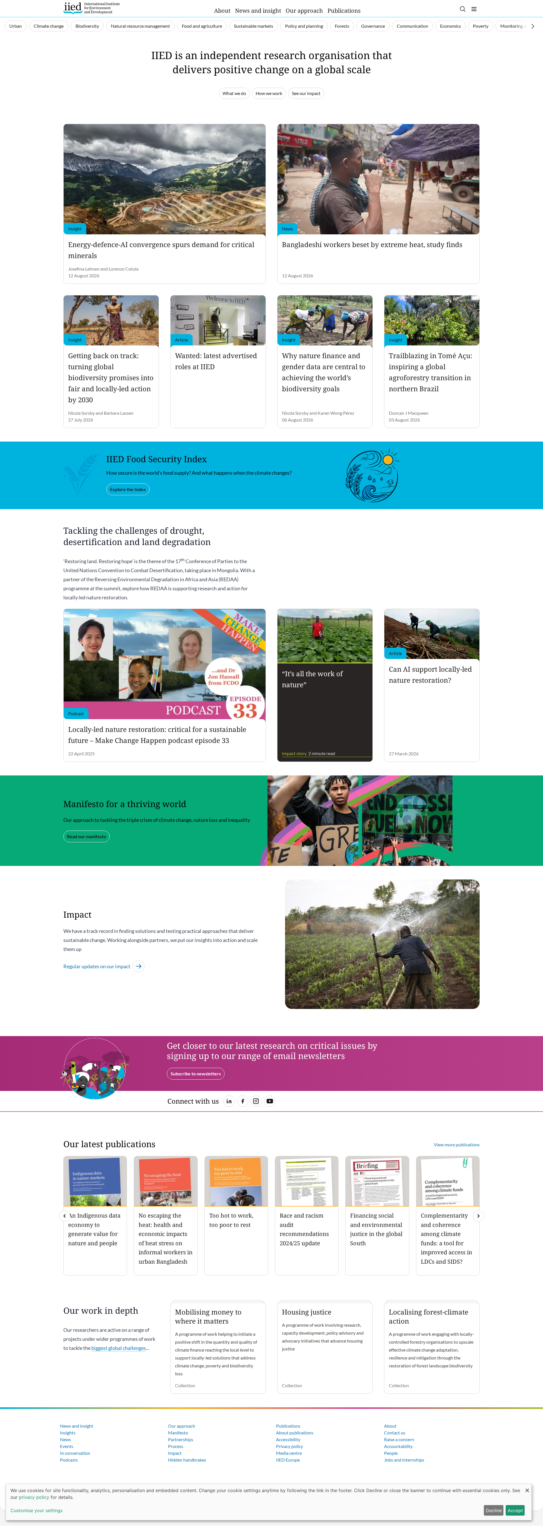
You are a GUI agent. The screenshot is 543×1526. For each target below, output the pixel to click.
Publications (344, 10)
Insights (68, 1432)
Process (175, 1446)
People (391, 1453)
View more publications (457, 1144)
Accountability (398, 1446)
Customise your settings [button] (36, 1510)
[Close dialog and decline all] (527, 1487)
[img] (478, 1216)
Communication (412, 26)
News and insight (258, 10)
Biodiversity (87, 26)
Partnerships (180, 1439)
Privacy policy (289, 1446)
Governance (373, 26)
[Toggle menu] (474, 9)
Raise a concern (399, 1439)
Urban (15, 26)
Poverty (480, 26)
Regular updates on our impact (96, 966)
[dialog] (269, 1502)
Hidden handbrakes (187, 1459)
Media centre (289, 1453)
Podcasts (69, 1459)
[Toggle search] (462, 9)
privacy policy (34, 1497)
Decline (494, 1510)
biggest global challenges (118, 1348)
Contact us (394, 1432)
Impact (175, 1453)
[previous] (64, 1216)
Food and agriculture (202, 26)
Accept (515, 1510)
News (65, 1439)
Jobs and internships (404, 1459)
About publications (294, 1432)
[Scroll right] (532, 26)
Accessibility (288, 1439)
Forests (342, 26)
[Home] (91, 8)
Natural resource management (140, 26)
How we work (269, 93)
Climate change (49, 26)
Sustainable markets (253, 26)
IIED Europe (288, 1459)
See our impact (306, 93)
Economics (450, 26)
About (222, 10)
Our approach (304, 10)
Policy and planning (304, 26)
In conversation (75, 1453)
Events (66, 1446)
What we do (234, 93)
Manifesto (178, 1432)
